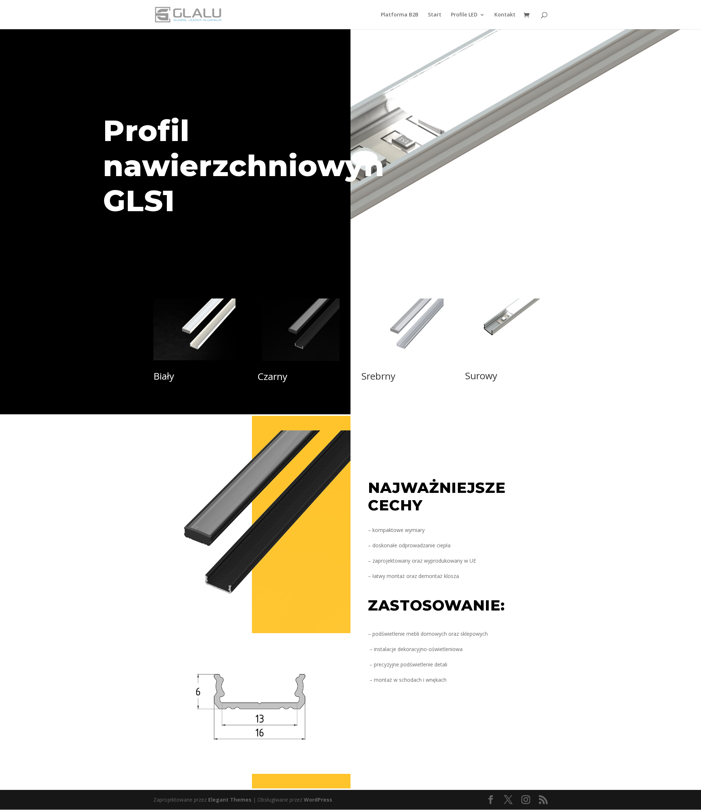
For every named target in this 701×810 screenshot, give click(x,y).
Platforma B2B (399, 15)
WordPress (318, 799)
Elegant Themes (230, 799)
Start (434, 15)
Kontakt (505, 15)
